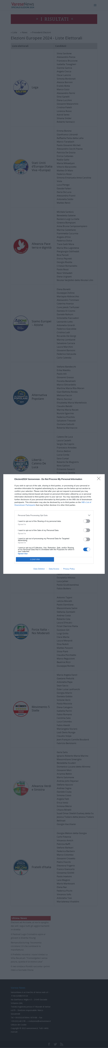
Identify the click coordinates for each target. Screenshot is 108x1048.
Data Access (54, 569)
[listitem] (54, 515)
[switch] (86, 521)
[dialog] (54, 524)
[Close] (99, 479)
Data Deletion (39, 569)
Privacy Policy (69, 569)
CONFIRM (35, 559)
